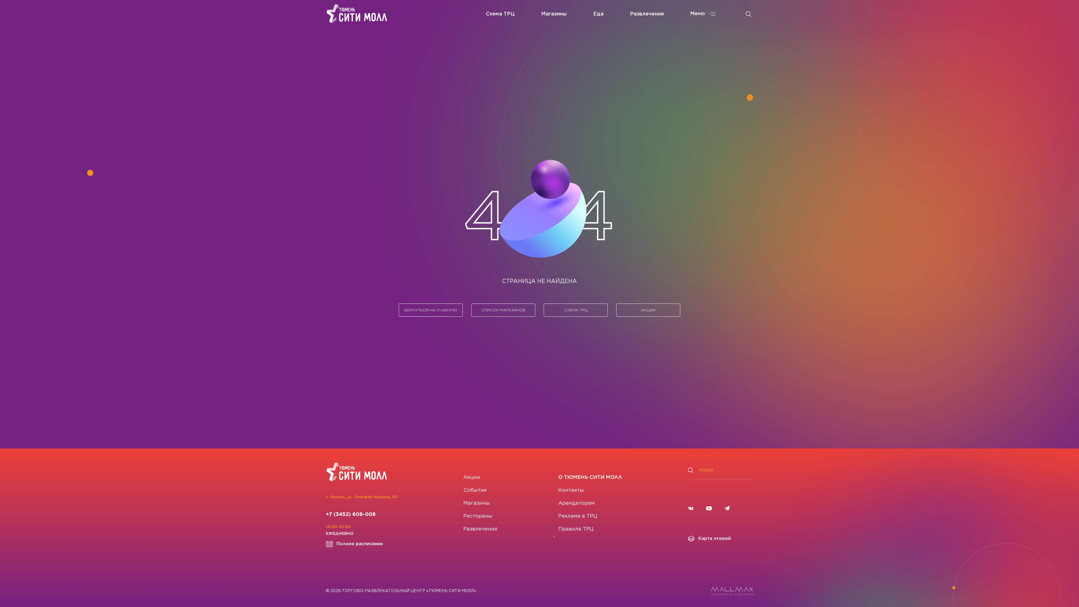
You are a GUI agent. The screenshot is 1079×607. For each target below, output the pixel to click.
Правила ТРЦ (575, 529)
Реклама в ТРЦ (577, 516)
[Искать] (748, 14)
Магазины (554, 14)
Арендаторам (576, 503)
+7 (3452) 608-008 (351, 514)
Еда (598, 14)
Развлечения (647, 14)
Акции (648, 310)
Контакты (571, 490)
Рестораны (477, 516)
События (475, 490)
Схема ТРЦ (500, 14)
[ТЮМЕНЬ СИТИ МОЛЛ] (356, 14)
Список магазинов (503, 310)
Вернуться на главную (430, 310)
